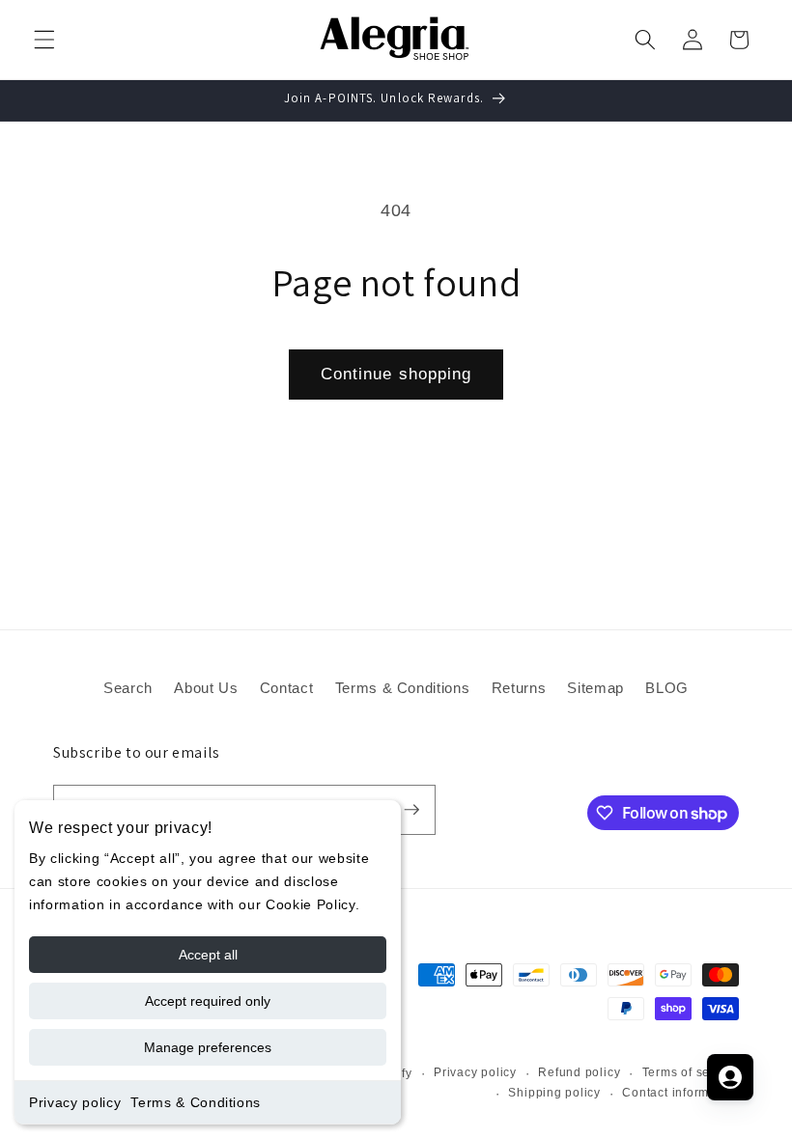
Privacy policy (75, 1102)
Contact (287, 688)
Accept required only (207, 1001)
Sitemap (595, 688)
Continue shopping (396, 373)
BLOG (667, 688)
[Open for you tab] (730, 1077)
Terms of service (690, 1072)
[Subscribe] (411, 810)
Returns (519, 688)
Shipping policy (554, 1092)
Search (128, 688)
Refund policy (579, 1072)
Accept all (208, 954)
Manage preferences (207, 1047)
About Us (206, 688)
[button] (44, 39)
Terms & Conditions (195, 1102)
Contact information (680, 1092)
